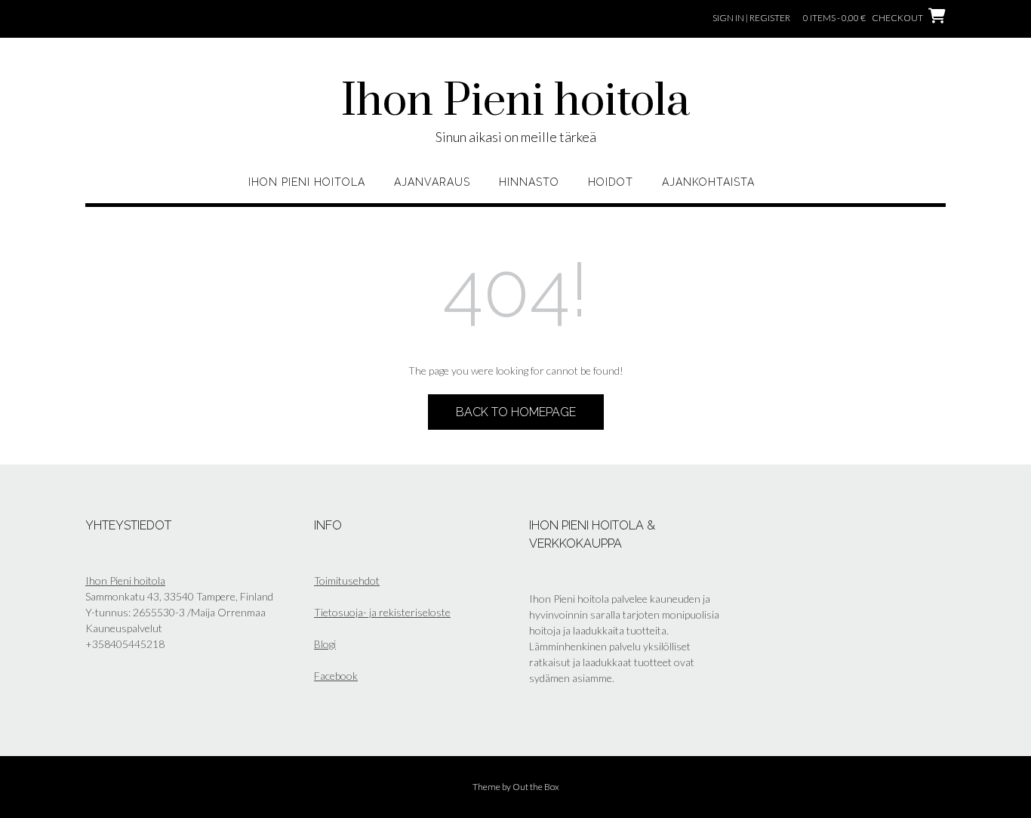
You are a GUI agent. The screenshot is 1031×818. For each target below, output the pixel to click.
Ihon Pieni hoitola (515, 102)
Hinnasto (529, 182)
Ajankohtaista (708, 182)
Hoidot (610, 182)
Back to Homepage (516, 412)
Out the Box (535, 786)
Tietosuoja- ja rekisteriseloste (382, 612)
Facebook (336, 675)
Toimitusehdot (347, 580)
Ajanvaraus (432, 182)
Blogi (325, 643)
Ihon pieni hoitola (306, 182)
